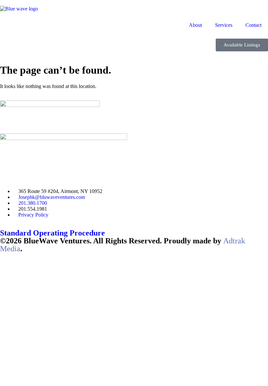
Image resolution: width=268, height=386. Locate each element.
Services (223, 25)
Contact (253, 25)
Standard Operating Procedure (52, 233)
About (195, 25)
